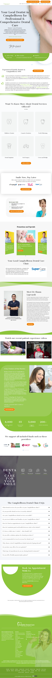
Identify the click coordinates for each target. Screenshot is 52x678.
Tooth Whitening (18, 643)
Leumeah (32, 670)
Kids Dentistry (17, 637)
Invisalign (16, 650)
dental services (25, 77)
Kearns (29, 670)
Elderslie (12, 670)
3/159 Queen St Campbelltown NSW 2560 (23, 57)
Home (20, 3)
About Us (23, 3)
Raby (39, 670)
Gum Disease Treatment (19, 638)
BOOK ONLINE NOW (9, 409)
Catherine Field (21, 669)
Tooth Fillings (17, 642)
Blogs (45, 3)
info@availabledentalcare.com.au (41, 57)
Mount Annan (43, 669)
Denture (16, 639)
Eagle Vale (8, 670)
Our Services (27, 3)
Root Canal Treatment (19, 651)
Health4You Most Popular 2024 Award (15, 36)
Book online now (27, 585)
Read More (20, 250)
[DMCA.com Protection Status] (34, 676)
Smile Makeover (18, 654)
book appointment (38, 70)
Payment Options (34, 3)
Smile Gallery (41, 3)
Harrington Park (23, 670)
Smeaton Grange (21, 672)
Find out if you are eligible (16, 211)
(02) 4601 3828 (9, 57)
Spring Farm (27, 672)
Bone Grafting (17, 656)
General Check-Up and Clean (20, 633)
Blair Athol (12, 669)
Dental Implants (18, 647)
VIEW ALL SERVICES (26, 163)
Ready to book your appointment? (15, 40)
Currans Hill (27, 669)
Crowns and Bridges (18, 646)
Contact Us (49, 3)
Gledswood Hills (17, 670)
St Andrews (32, 672)
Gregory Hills (38, 669)
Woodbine (7, 669)
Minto (36, 670)
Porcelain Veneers (18, 644)
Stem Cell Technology (19, 655)
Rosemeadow (43, 670)
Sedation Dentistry (18, 652)
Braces (16, 648)
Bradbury (16, 669)
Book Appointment (45, 1)
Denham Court (32, 669)
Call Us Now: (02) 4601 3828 (33, 1)
